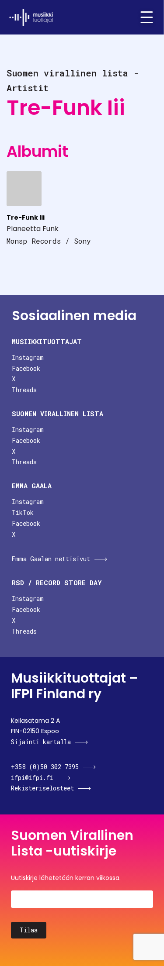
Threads (24, 390)
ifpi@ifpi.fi (32, 777)
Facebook (26, 368)
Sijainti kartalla (41, 742)
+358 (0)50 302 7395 (45, 766)
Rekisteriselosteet (42, 788)
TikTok (23, 512)
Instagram (28, 357)
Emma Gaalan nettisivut (51, 559)
